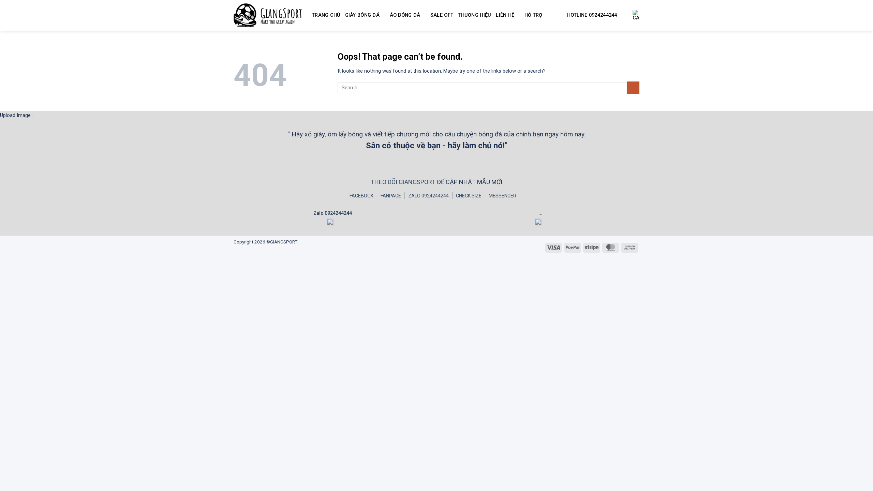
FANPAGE (391, 195)
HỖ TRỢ (533, 15)
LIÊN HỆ (505, 15)
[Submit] (633, 87)
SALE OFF (441, 15)
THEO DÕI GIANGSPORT (404, 181)
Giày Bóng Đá (362, 15)
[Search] (625, 16)
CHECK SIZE (469, 195)
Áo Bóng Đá (405, 15)
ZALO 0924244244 (428, 195)
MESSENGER (502, 195)
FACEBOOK (361, 195)
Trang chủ (326, 15)
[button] (636, 15)
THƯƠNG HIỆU (474, 15)
